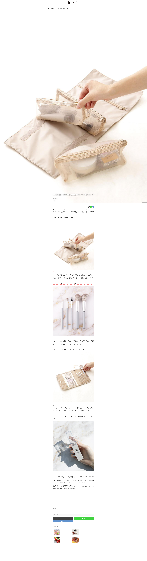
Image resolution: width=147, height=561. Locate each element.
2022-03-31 (55, 198)
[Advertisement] (73, 18)
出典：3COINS (55, 271)
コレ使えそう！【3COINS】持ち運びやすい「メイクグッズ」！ (73, 195)
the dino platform (75, 558)
